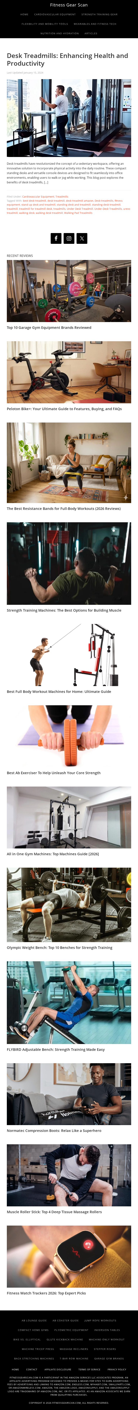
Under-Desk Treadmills (108, 208)
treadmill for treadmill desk (35, 208)
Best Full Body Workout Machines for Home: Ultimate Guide (59, 691)
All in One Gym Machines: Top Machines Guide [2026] (53, 853)
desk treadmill (56, 200)
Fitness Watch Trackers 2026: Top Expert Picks (46, 1293)
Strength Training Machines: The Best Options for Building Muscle (64, 610)
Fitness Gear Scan (69, 5)
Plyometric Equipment (71, 1330)
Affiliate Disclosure (62, 1369)
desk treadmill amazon (79, 200)
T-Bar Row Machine (74, 1358)
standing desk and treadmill (74, 204)
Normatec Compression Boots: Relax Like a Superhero (54, 1130)
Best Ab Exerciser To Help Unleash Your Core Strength (54, 772)
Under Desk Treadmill (80, 208)
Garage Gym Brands (109, 1358)
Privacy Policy (117, 1369)
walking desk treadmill (49, 213)
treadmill (12, 208)
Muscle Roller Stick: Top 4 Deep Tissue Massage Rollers (54, 1211)
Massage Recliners (74, 1349)
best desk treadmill (34, 200)
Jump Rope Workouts (100, 1320)
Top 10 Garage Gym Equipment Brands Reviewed (49, 327)
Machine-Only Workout (107, 1339)
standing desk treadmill (106, 204)
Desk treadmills (104, 200)
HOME (19, 1369)
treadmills (59, 208)
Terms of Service (93, 1369)
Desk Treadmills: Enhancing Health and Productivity (67, 59)
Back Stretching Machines (34, 1358)
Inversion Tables (107, 1330)
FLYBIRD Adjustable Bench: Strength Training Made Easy (56, 1049)
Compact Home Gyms (33, 1330)
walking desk (26, 213)
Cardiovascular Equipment (38, 196)
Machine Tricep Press (38, 1349)
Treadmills (62, 196)
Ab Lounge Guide (34, 1320)
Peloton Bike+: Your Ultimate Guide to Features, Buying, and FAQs (64, 408)
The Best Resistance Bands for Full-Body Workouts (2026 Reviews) (64, 508)
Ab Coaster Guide (66, 1320)
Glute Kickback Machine (65, 1339)
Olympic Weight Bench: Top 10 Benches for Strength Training (59, 947)
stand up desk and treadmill (38, 204)
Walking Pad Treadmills (78, 213)
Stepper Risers (105, 1349)
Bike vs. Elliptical (27, 1339)
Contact (35, 1369)
